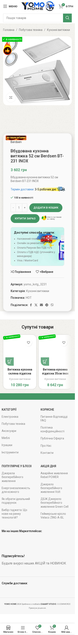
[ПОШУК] (67, 18)
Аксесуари (9, 431)
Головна (8, 30)
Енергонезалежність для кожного (16, 489)
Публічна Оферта (52, 438)
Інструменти (10, 452)
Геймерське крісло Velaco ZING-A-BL (53, 515)
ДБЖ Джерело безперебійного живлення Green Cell (54, 502)
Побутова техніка (30, 30)
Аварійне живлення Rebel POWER (54, 475)
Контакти (47, 452)
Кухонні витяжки (58, 30)
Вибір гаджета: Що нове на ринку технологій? (14, 513)
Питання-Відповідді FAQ (54, 418)
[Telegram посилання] (47, 305)
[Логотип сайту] (38, 6)
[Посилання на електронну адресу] (41, 305)
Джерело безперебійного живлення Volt (51, 488)
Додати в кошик (45, 207)
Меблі (6, 438)
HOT (29, 297)
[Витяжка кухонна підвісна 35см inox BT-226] (55, 351)
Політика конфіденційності (52, 429)
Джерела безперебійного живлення (12, 477)
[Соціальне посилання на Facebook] (30, 305)
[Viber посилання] (52, 305)
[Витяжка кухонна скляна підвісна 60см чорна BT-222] (19, 351)
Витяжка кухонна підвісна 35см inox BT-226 (55, 373)
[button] (9, 361)
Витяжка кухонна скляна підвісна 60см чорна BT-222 (19, 373)
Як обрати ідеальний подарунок (16, 500)
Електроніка (10, 416)
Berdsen (16, 142)
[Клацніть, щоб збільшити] (11, 97)
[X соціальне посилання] (36, 305)
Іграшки (7, 445)
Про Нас (46, 445)
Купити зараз (25, 218)
